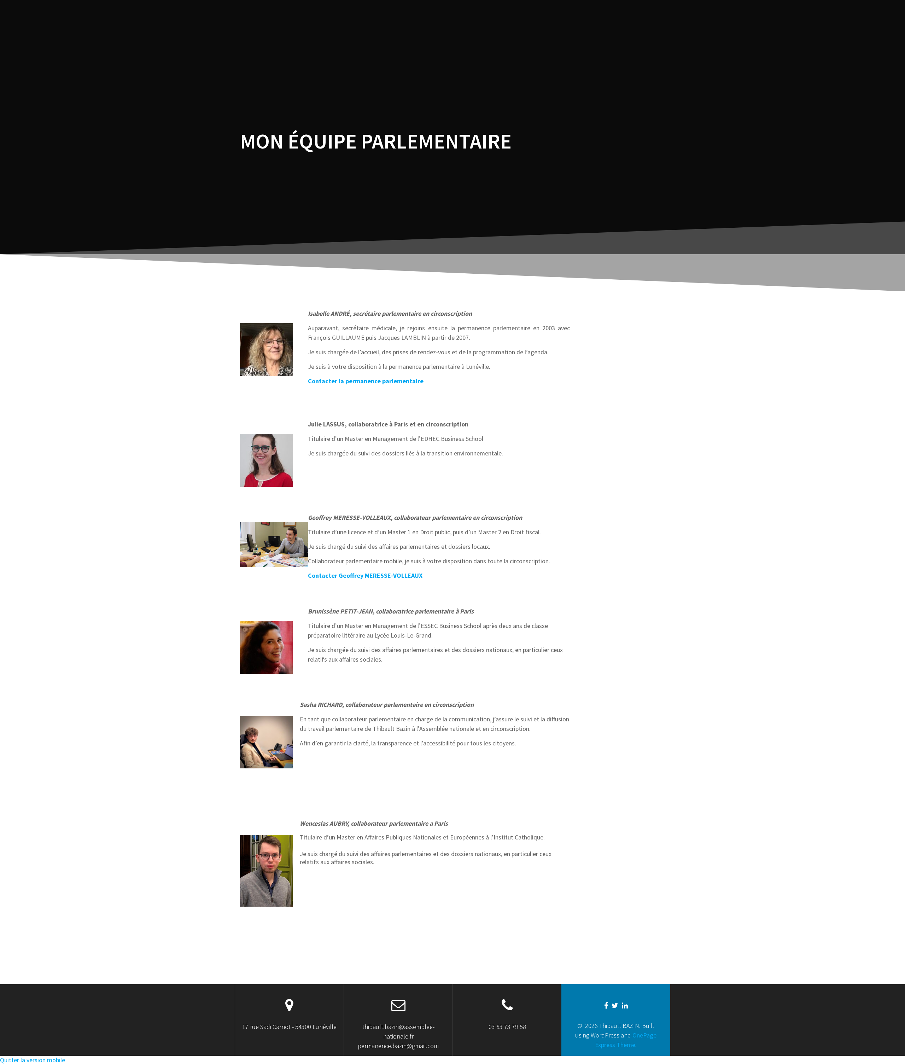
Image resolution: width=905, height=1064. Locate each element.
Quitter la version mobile (32, 1060)
